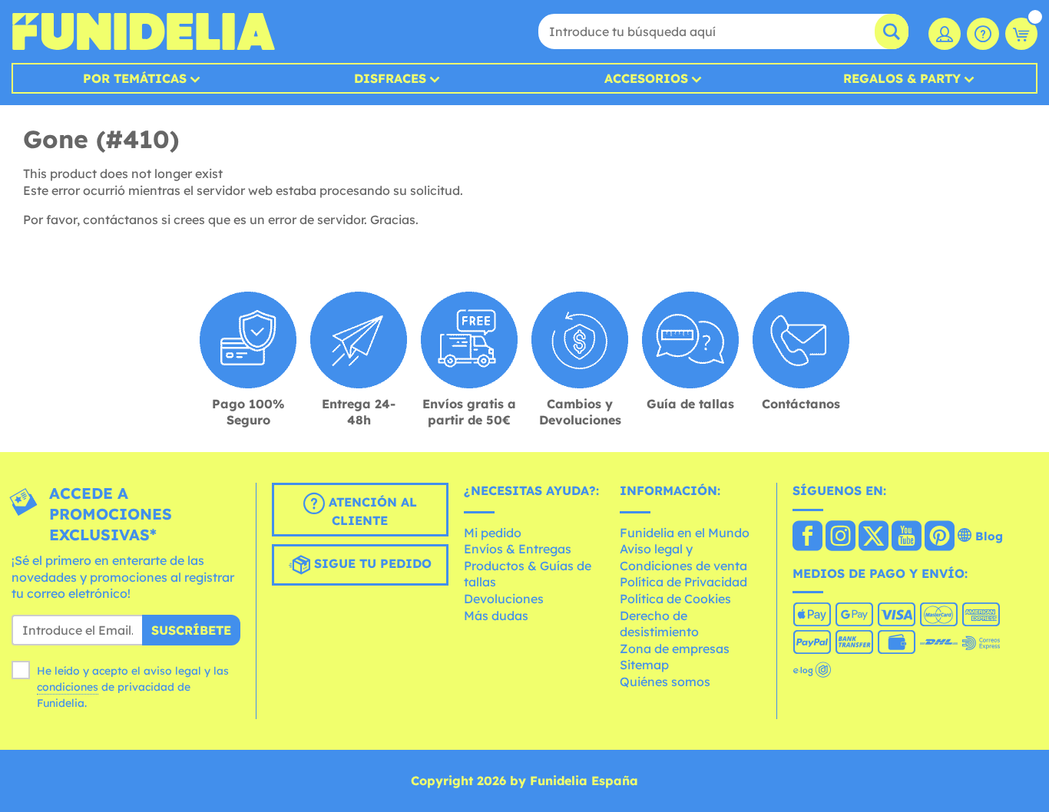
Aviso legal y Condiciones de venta (683, 557)
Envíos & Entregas (517, 548)
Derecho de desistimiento (659, 624)
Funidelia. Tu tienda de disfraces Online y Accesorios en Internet (143, 31)
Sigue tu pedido (371, 563)
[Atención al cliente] (983, 34)
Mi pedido (492, 532)
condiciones (67, 687)
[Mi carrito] (1021, 34)
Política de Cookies (675, 598)
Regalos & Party (902, 78)
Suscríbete (191, 630)
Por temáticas (135, 78)
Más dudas (496, 615)
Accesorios (646, 78)
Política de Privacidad (683, 581)
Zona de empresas (675, 648)
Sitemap (644, 664)
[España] (807, 537)
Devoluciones (504, 598)
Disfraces (390, 78)
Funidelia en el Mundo (685, 532)
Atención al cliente (371, 511)
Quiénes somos (665, 681)
